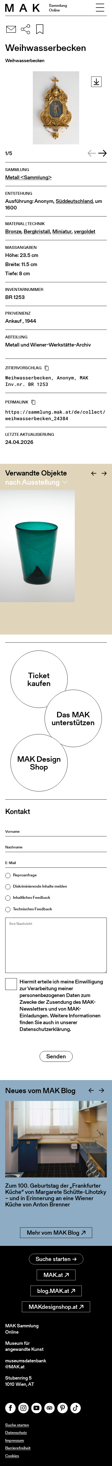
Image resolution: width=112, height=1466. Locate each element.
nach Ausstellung (32, 482)
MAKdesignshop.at (53, 1307)
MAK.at (53, 1275)
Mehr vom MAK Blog (53, 1233)
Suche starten (53, 1259)
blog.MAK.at (53, 1291)
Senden (56, 1056)
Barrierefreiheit (17, 1448)
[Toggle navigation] (100, 8)
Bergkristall (37, 231)
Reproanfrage (25, 875)
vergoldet (84, 231)
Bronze (13, 231)
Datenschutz (16, 1432)
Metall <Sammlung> (28, 177)
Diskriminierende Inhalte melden (40, 886)
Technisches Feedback (32, 909)
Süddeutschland (74, 201)
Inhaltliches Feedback (31, 897)
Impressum (14, 1440)
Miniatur (62, 231)
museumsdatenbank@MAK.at (25, 1364)
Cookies (12, 1455)
